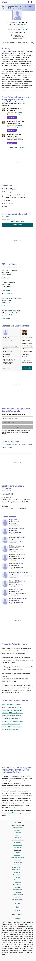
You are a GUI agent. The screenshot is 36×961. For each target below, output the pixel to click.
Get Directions (6, 278)
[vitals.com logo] (4, 2)
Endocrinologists (17, 842)
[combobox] (17, 418)
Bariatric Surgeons (17, 827)
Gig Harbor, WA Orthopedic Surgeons (12, 710)
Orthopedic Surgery (7, 447)
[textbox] (17, 418)
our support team (11, 813)
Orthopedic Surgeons (17, 867)
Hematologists (17, 850)
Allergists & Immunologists (17, 825)
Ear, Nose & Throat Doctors (17, 840)
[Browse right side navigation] (32, 2)
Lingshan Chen (13, 520)
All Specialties (17, 892)
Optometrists (17, 865)
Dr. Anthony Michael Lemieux (18, 598)
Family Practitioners (17, 845)
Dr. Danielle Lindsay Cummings (18, 572)
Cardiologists (17, 830)
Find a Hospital (17, 897)
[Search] (24, 2)
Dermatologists (17, 837)
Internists (17, 852)
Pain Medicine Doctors (17, 869)
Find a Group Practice (17, 899)
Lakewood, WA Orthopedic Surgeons (12, 707)
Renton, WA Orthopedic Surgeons (11, 729)
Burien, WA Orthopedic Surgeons (11, 724)
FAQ (17, 907)
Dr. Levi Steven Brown (16, 563)
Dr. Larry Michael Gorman (17, 555)
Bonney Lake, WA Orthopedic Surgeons (12, 721)
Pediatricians (17, 872)
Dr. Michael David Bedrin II (17, 537)
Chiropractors (17, 832)
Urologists (17, 887)
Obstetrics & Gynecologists (17, 857)
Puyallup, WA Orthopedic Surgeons (11, 715)
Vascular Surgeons (17, 889)
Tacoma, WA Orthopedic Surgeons (11, 704)
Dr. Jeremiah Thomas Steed (17, 581)
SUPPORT (17, 903)
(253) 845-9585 (8, 293)
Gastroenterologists (17, 847)
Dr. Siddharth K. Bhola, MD (15, 121)
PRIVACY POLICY (17, 914)
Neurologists (17, 855)
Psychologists (17, 882)
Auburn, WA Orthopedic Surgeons (11, 718)
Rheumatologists (17, 884)
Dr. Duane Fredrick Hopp (16, 546)
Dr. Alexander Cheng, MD (16, 528)
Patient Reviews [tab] (15, 43)
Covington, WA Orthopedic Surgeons (12, 727)
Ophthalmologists (17, 862)
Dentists (17, 835)
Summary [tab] (6, 43)
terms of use (29, 926)
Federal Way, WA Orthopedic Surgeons (12, 713)
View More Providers (17, 147)
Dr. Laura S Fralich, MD (14, 108)
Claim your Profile (21, 24)
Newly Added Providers (17, 894)
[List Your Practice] (28, 2)
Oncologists (17, 860)
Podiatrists (17, 877)
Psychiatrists (17, 879)
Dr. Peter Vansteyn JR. (16, 590)
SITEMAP (17, 911)
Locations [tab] (26, 43)
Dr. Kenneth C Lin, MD (14, 134)
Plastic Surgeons (17, 874)
